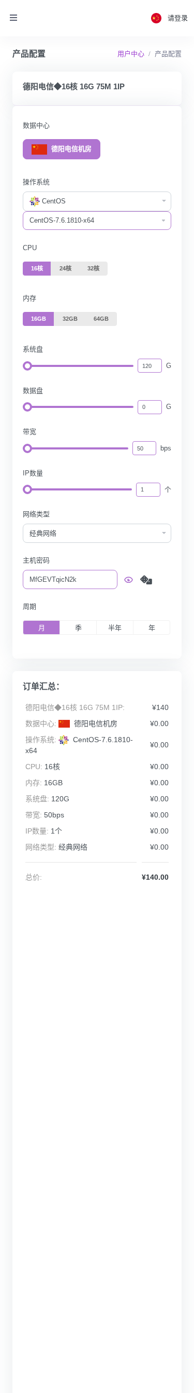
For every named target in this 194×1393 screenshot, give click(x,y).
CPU (30, 248)
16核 (37, 268)
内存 (29, 298)
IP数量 (33, 473)
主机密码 (36, 560)
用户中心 (130, 54)
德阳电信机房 (70, 149)
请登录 (178, 18)
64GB (101, 319)
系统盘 (33, 349)
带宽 (29, 431)
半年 (115, 628)
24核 (65, 268)
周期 (29, 606)
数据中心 (36, 125)
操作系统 (36, 182)
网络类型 (36, 514)
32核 (93, 268)
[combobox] (97, 201)
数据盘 (33, 390)
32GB (70, 319)
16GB (38, 319)
